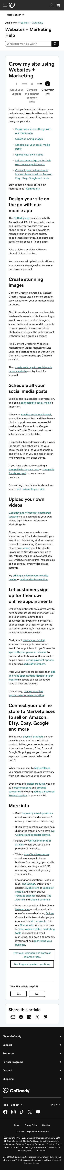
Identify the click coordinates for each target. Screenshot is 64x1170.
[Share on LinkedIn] (29, 1017)
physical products (33, 736)
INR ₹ (54, 1104)
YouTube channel (25, 895)
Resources (8, 1053)
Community (33, 188)
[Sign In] (51, 5)
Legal (16, 1125)
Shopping (8, 1079)
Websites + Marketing (30, 22)
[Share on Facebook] (21, 1017)
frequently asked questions (37, 813)
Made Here (32, 887)
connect (25, 548)
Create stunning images (29, 138)
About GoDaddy (12, 1036)
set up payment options (39, 660)
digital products (36, 783)
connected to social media (36, 402)
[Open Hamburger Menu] (4, 5)
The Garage (28, 883)
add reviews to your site (30, 489)
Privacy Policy (31, 1125)
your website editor (30, 929)
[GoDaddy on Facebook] (5, 1113)
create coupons (22, 787)
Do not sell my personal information (32, 1131)
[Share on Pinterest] (46, 1017)
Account (7, 1070)
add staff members (34, 663)
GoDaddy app (21, 218)
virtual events (38, 921)
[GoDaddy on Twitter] (29, 1113)
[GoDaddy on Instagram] (13, 1113)
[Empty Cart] (58, 5)
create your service (33, 640)
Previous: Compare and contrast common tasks (32, 955)
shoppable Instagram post (24, 469)
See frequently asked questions (32, 964)
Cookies (46, 1125)
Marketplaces (42, 768)
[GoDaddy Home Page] (16, 1090)
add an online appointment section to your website (32, 675)
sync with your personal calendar (28, 652)
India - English (11, 1104)
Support (7, 1044)
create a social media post (36, 414)
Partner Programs (13, 1062)
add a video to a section (34, 579)
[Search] (55, 44)
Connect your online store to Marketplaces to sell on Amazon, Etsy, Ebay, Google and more (34, 174)
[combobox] (28, 43)
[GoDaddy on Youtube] (38, 1113)
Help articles (22, 909)
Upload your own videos (29, 154)
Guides (50, 913)
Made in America (40, 899)
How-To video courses (36, 854)
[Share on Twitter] (37, 1017)
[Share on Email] (13, 1017)
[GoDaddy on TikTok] (21, 1113)
